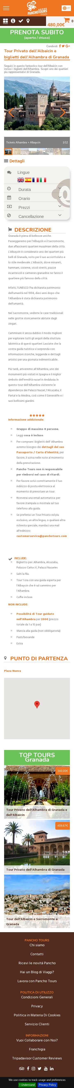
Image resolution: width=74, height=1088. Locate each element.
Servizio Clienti (37, 1024)
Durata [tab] (24, 189)
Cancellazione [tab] (31, 216)
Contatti (37, 954)
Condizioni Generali (37, 997)
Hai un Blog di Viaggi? (37, 972)
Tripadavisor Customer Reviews (37, 1058)
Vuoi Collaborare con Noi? (37, 1040)
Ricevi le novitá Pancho (37, 963)
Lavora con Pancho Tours (37, 981)
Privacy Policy (47, 1084)
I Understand (27, 1084)
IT (68, 8)
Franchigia (37, 1049)
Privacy (37, 1006)
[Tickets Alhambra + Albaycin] (37, 14)
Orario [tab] (24, 198)
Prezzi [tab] (24, 207)
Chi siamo (37, 945)
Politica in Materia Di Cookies (37, 1015)
